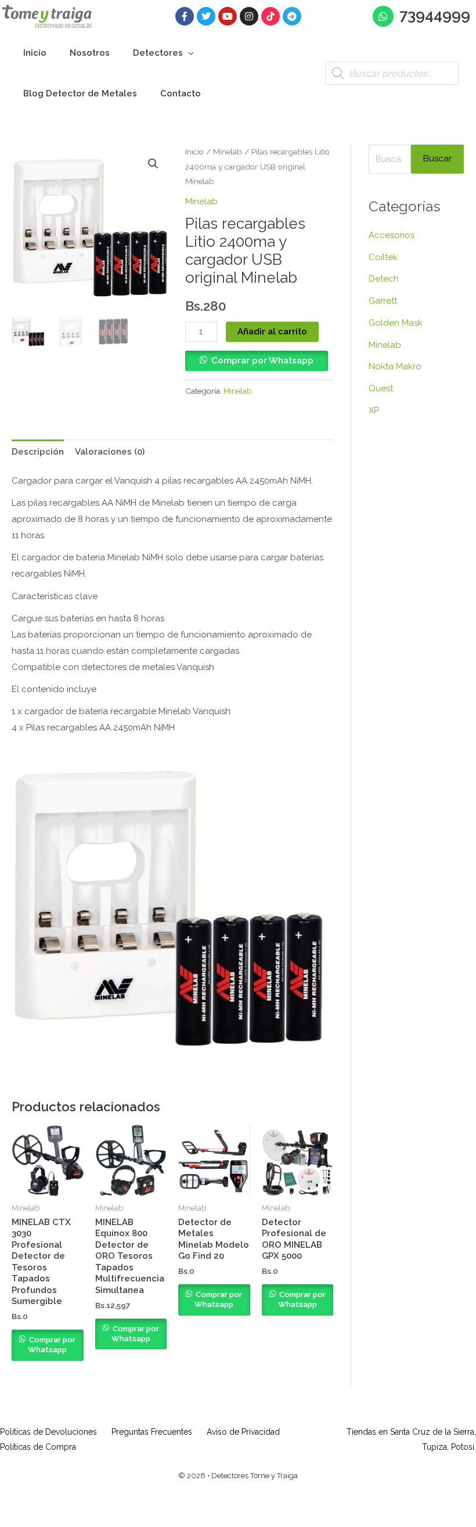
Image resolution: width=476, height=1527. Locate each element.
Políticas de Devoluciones (48, 1431)
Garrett (383, 301)
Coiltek (383, 257)
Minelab (227, 151)
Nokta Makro (395, 366)
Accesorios (391, 235)
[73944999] (383, 16)
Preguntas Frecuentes (151, 1431)
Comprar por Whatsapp (262, 360)
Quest (381, 388)
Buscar (437, 158)
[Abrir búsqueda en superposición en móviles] (392, 73)
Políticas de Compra (38, 1447)
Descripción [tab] (38, 451)
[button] (188, 53)
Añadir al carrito (272, 331)
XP (374, 410)
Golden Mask (396, 323)
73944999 (434, 15)
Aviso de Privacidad (243, 1431)
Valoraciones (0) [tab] (110, 451)
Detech (384, 278)
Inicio (194, 151)
